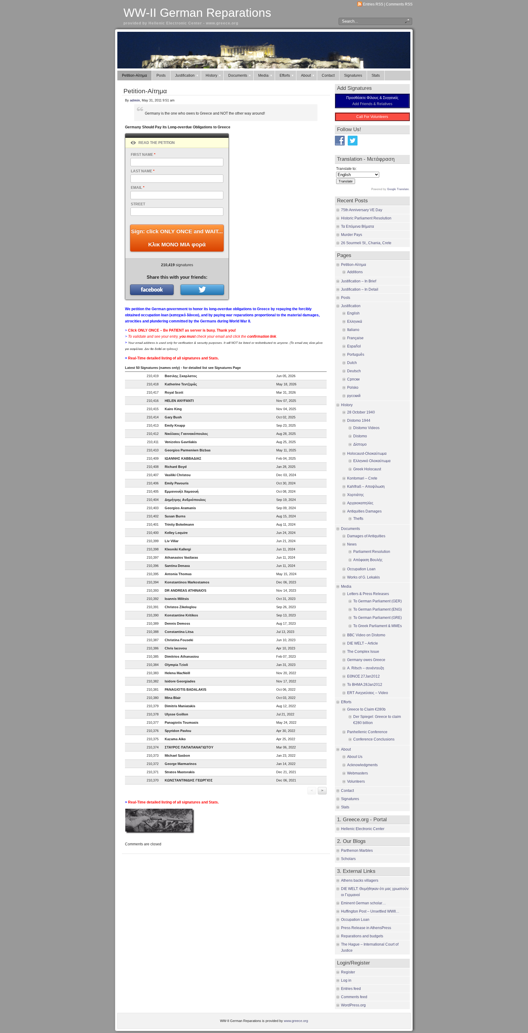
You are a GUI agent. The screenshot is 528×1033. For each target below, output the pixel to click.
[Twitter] (202, 290)
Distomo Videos (366, 428)
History (211, 75)
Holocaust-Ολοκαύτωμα (367, 453)
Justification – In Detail (359, 289)
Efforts (285, 75)
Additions (355, 272)
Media (263, 75)
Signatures (353, 75)
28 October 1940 (361, 412)
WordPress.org (353, 1005)
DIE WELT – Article (362, 643)
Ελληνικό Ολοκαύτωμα (372, 461)
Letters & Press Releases (368, 594)
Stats (376, 75)
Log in (346, 980)
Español (354, 346)
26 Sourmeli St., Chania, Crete (366, 243)
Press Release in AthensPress (366, 928)
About (306, 75)
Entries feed (351, 989)
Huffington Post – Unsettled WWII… (370, 911)
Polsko (352, 387)
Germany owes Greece (366, 660)
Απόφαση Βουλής (368, 560)
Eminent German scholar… (363, 903)
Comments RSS (399, 4)
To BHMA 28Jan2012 (364, 684)
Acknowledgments (362, 765)
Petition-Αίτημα (134, 75)
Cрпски (353, 379)
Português (355, 354)
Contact (328, 75)
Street (138, 204)
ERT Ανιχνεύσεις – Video (367, 693)
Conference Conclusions (373, 739)
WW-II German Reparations (197, 12)
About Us (354, 757)
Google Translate (398, 189)
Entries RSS (373, 4)
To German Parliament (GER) (377, 601)
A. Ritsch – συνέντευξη (365, 668)
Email (138, 188)
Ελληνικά (354, 321)
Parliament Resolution (371, 552)
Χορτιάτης (355, 495)
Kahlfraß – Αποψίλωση (366, 486)
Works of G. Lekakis (363, 577)
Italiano (353, 330)
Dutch (352, 363)
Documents (237, 75)
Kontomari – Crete (362, 478)
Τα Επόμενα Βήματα (357, 226)
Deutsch (354, 371)
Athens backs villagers (359, 880)
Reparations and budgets (362, 936)
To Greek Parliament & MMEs (377, 626)
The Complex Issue (363, 651)
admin (135, 100)
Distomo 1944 (358, 420)
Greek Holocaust (367, 469)
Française (355, 338)
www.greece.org (296, 1021)
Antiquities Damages (364, 511)
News (352, 544)
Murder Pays (351, 235)
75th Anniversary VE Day (361, 210)
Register (348, 972)
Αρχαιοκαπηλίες (360, 503)
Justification (185, 75)
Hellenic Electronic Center (362, 829)
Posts (161, 75)
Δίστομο (360, 444)
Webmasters (357, 773)
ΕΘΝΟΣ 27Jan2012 (363, 676)
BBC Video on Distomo (366, 635)
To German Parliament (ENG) (377, 609)
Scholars (348, 859)
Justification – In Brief (358, 281)
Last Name (143, 171)
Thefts (358, 518)
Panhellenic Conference (367, 732)
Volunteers (356, 781)
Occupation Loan (361, 569)
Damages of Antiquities (366, 536)
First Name (143, 155)
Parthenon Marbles (357, 850)
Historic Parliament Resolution (366, 218)
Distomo (360, 436)
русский (354, 396)
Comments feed (354, 997)
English (353, 313)
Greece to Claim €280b (366, 709)
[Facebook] (152, 290)
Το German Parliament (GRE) (377, 618)
